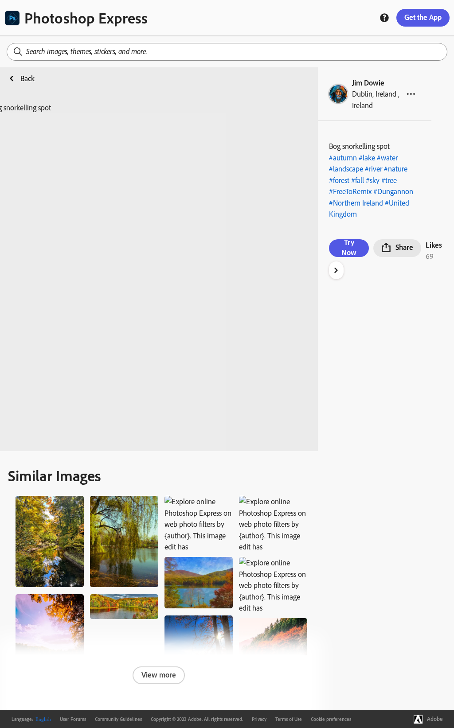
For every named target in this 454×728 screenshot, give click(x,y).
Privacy (259, 719)
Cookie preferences (331, 719)
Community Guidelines (118, 719)
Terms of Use (288, 719)
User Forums (73, 719)
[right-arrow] (336, 270)
